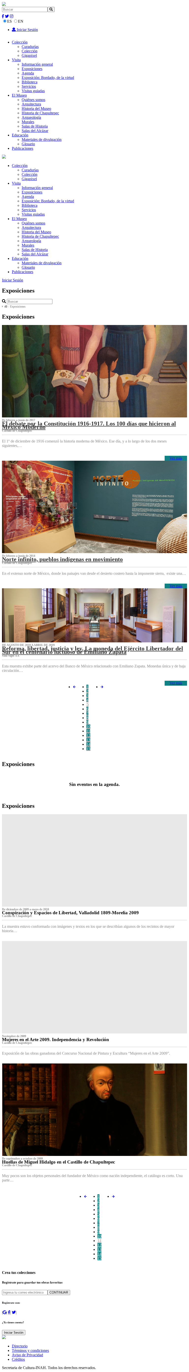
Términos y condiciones (30, 1350)
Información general (37, 64)
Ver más (176, 458)
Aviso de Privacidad (27, 1355)
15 (88, 749)
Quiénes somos (33, 100)
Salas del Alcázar (35, 131)
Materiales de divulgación (42, 139)
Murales (28, 122)
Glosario (28, 144)
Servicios (29, 86)
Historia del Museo (36, 108)
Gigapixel (29, 55)
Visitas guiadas (33, 91)
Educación (20, 135)
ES (9, 21)
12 (88, 735)
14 (88, 744)
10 (88, 726)
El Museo (19, 95)
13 (88, 740)
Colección (20, 42)
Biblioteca (29, 82)
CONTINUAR (58, 1292)
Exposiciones (32, 69)
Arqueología (31, 117)
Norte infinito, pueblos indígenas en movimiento (62, 559)
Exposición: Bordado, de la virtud (48, 77)
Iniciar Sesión (27, 30)
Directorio (20, 1346)
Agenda (28, 73)
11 (88, 731)
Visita (16, 60)
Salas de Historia (35, 126)
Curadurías (30, 46)
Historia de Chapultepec (40, 113)
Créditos (18, 1359)
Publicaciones (22, 148)
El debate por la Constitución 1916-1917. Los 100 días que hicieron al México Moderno (89, 425)
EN (20, 21)
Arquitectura (31, 104)
